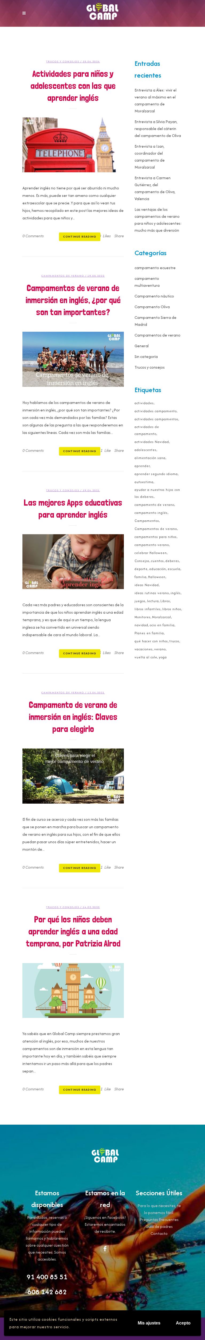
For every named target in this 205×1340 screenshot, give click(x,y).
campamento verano (152, 545)
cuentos (157, 561)
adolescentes (145, 450)
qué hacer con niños (151, 641)
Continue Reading (79, 237)
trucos (174, 641)
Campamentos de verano (62, 275)
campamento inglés (151, 512)
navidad (141, 625)
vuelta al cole (146, 657)
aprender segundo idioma (156, 474)
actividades (144, 403)
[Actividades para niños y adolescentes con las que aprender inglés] (73, 144)
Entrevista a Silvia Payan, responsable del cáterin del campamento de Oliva (158, 128)
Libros (165, 601)
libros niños (171, 609)
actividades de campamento (147, 430)
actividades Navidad (152, 442)
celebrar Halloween (151, 553)
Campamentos (147, 520)
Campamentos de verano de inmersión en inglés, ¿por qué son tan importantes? (73, 300)
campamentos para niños (156, 537)
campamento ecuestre (155, 267)
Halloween (156, 577)
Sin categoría (146, 356)
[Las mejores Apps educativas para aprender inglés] (73, 561)
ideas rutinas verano (152, 593)
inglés (176, 593)
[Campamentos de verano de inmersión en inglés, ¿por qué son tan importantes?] (73, 359)
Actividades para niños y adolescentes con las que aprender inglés (73, 85)
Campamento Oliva (152, 307)
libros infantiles (148, 609)
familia (141, 577)
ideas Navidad (147, 585)
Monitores (143, 617)
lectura (153, 601)
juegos (140, 601)
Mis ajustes (149, 1323)
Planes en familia (149, 633)
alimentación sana (150, 458)
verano (160, 649)
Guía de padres (159, 1226)
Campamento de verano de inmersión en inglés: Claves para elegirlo (73, 717)
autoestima (144, 482)
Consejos (142, 561)
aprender (142, 466)
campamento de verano (154, 504)
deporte (141, 569)
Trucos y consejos (62, 61)
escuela (174, 569)
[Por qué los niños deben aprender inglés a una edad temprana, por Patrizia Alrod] (73, 990)
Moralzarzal (161, 617)
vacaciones (144, 649)
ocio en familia (162, 625)
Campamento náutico (154, 296)
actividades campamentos (156, 419)
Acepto (183, 1323)
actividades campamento (156, 411)
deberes (172, 561)
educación (157, 569)
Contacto (159, 1233)
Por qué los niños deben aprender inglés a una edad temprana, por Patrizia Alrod (73, 931)
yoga (163, 657)
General (142, 346)
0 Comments (33, 236)
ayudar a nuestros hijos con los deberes (157, 493)
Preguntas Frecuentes (159, 1219)
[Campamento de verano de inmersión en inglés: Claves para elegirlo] (73, 776)
